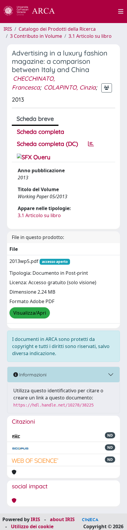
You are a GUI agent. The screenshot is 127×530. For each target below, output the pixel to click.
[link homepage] (32, 11)
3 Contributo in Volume (36, 36)
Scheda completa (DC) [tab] (47, 143)
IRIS (8, 29)
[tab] (91, 144)
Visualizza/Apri (29, 313)
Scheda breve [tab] (35, 118)
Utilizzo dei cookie (32, 526)
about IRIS (62, 519)
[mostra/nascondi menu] (120, 11)
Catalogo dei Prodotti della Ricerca (57, 29)
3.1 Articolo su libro (90, 36)
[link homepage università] (90, 11)
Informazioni (32, 375)
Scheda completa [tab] (40, 131)
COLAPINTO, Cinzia (70, 87)
